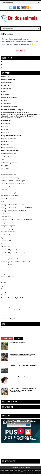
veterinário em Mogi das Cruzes (11, 319)
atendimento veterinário (8, 154)
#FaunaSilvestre (6, 103)
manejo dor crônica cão (8, 268)
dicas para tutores (7, 187)
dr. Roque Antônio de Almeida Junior (22, 470)
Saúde (3, 289)
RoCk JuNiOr (26, 467)
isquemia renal (5, 256)
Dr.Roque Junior (6, 217)
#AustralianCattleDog (8, 80)
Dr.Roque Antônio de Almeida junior (12, 214)
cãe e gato (4, 166)
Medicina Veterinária (7, 271)
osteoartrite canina (7, 280)
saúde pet (4, 292)
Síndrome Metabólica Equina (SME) (12, 298)
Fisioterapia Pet (6, 241)
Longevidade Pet (6, 265)
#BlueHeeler (5, 85)
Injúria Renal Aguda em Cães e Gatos (12, 250)
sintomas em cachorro (8, 301)
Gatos (3, 244)
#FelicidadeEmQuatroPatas (9, 106)
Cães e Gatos (5, 169)
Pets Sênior (4, 283)
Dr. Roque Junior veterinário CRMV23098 (13, 211)
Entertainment (5, 235)
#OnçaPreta (4, 127)
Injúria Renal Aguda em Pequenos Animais (14, 253)
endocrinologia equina (8, 229)
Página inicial (20, 50)
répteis (3, 286)
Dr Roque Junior (6, 202)
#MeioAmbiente (6, 121)
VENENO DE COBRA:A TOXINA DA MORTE (23, 365)
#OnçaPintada (5, 124)
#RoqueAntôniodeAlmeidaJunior (11, 136)
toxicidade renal (6, 304)
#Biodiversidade (6, 82)
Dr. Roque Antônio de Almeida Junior (12, 205)
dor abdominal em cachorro (10, 196)
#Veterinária (5, 145)
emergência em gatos (8, 226)
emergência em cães (7, 223)
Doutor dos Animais (7, 199)
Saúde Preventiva (6, 295)
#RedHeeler (5, 133)
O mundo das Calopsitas (18, 343)
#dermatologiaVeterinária (9, 97)
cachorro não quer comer (9, 163)
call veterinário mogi (7, 172)
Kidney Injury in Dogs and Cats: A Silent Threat (15, 262)
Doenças (4, 190)
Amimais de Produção (8, 148)
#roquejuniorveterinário (8, 139)
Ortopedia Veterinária (7, 277)
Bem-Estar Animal (6, 157)
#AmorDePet (5, 76)
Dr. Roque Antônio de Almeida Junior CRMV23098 (16, 208)
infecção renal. (5, 247)
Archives (18, 338)
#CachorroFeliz (6, 88)
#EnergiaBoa (5, 101)
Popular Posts (7, 338)
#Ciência (4, 91)
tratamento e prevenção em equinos (12, 307)
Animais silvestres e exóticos (10, 151)
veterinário (4, 316)
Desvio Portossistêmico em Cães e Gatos (14, 184)
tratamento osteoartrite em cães (11, 310)
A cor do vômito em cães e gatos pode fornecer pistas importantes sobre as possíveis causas (23, 390)
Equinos (3, 238)
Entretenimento (7, 34)
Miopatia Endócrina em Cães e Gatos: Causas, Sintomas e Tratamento (22, 355)
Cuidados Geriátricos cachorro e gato (13, 181)
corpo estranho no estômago (10, 178)
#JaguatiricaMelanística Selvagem (12, 110)
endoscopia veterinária (8, 232)
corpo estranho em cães (9, 175)
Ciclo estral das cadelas (18, 377)
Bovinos (3, 160)
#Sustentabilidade (7, 142)
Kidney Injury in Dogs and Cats (10, 259)
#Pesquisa (4, 130)
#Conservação (5, 95)
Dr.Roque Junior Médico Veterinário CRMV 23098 (16, 220)
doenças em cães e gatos (9, 193)
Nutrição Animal (6, 274)
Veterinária (4, 313)
